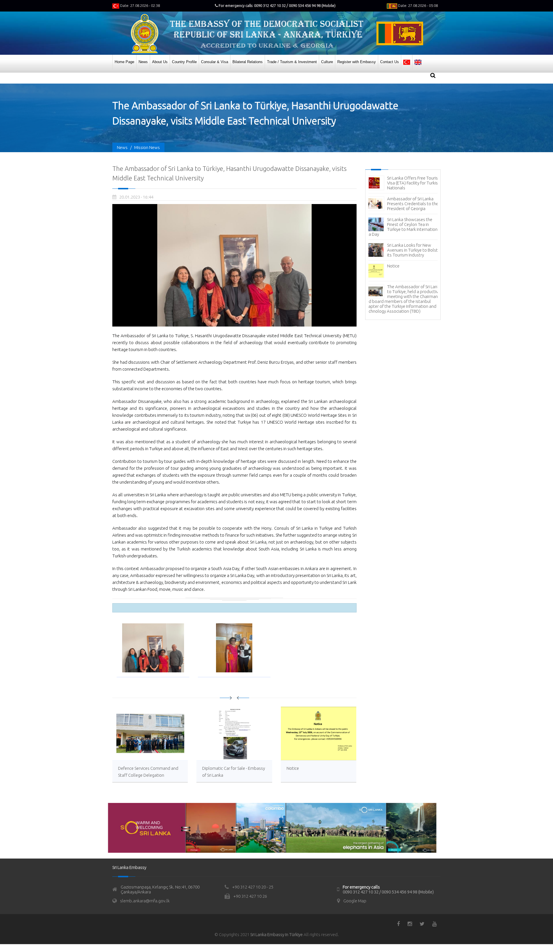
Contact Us (389, 62)
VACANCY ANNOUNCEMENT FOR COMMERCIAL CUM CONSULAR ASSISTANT (414, 213)
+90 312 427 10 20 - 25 (252, 886)
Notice (293, 768)
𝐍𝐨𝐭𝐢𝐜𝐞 (393, 301)
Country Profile (184, 62)
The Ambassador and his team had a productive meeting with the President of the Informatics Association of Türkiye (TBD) (402, 260)
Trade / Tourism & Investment (292, 62)
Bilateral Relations (247, 62)
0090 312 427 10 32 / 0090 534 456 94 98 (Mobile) (388, 891)
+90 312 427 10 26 (250, 896)
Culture (327, 62)
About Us (160, 62)
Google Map (354, 900)
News (143, 62)
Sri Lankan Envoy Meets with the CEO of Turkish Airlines (413, 232)
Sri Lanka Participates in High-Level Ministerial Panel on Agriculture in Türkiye (414, 285)
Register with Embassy (356, 62)
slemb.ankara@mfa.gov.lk (145, 900)
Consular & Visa (214, 62)
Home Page (124, 62)
